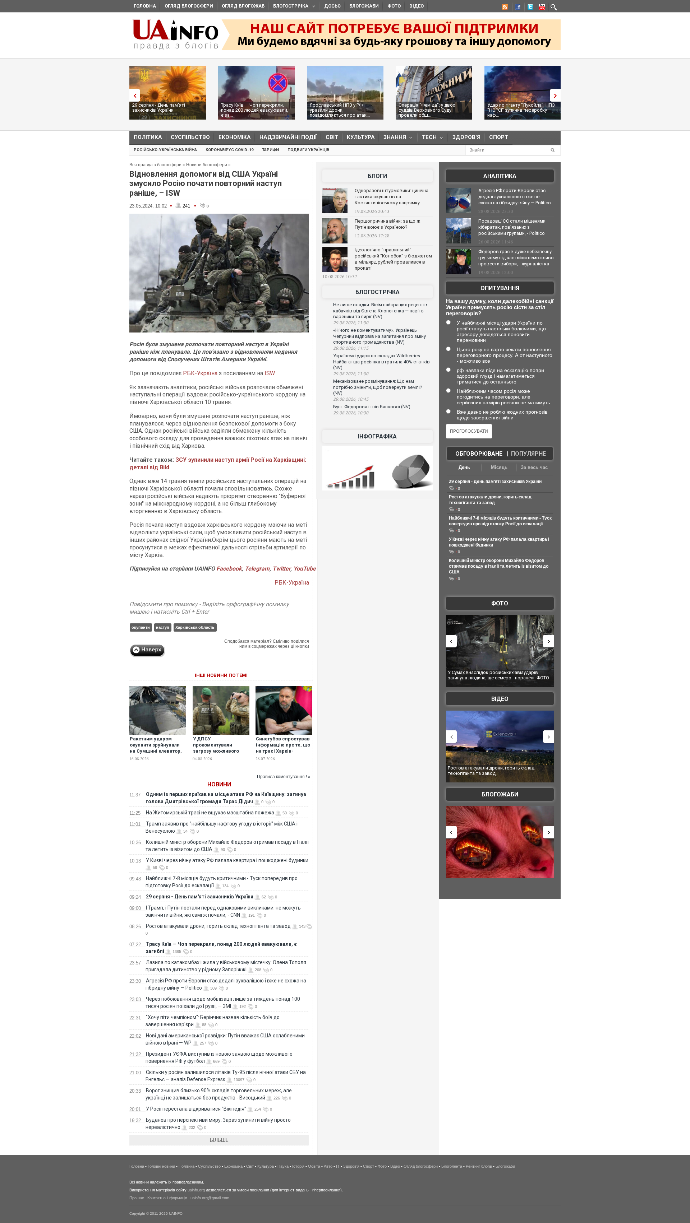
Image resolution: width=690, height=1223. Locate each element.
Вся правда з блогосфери (155, 164)
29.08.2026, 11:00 (350, 373)
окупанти (141, 627)
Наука (283, 1166)
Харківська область (195, 627)
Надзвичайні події (288, 137)
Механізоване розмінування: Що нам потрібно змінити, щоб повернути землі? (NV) (377, 387)
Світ (332, 137)
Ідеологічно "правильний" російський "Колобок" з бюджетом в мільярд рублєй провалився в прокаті (393, 259)
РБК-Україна (200, 373)
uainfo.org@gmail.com (209, 1198)
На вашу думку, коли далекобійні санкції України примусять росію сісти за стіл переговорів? (499, 307)
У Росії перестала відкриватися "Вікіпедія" (196, 1109)
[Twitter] (529, 8)
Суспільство (190, 137)
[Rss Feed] (504, 8)
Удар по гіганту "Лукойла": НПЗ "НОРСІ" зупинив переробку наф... (521, 110)
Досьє (332, 6)
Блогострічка (288, 7)
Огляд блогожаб (243, 6)
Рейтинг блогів (479, 1166)
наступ (162, 627)
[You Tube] (541, 8)
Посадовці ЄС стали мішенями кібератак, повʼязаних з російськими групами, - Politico (512, 227)
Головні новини (161, 1166)
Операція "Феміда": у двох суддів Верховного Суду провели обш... (427, 110)
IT (338, 1166)
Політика (148, 137)
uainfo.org (196, 1190)
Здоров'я (466, 137)
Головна (145, 6)
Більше (219, 1140)
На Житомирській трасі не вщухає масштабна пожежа (210, 812)
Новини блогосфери (206, 164)
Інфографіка (377, 436)
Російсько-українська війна (165, 150)
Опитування (499, 288)
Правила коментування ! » (283, 776)
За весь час (534, 467)
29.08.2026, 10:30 (350, 412)
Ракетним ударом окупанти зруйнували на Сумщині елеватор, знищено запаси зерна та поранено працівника (157, 754)
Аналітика (499, 176)
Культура (361, 137)
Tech (427, 139)
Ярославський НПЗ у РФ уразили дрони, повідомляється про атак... (340, 110)
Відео (416, 6)
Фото (394, 6)
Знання (392, 139)
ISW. (270, 373)
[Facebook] (516, 8)
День (464, 467)
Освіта (314, 1166)
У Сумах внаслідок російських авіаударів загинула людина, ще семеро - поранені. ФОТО (498, 675)
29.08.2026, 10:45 (350, 399)
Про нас (136, 1198)
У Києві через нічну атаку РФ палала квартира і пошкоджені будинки (227, 860)
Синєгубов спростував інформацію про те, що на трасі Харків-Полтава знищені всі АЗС (283, 751)
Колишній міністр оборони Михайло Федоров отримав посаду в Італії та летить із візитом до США (498, 566)
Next (557, 95)
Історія (298, 1166)
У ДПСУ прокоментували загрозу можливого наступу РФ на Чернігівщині (216, 751)
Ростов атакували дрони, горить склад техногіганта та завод (218, 926)
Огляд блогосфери (189, 6)
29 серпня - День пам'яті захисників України (158, 107)
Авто (328, 1166)
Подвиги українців (308, 150)
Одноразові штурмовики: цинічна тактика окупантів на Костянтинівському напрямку (391, 196)
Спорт (498, 137)
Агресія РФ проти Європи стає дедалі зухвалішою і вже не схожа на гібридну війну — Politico (514, 196)
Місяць (499, 467)
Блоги (377, 176)
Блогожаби (364, 6)
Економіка (234, 137)
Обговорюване (478, 453)
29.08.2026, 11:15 (350, 348)
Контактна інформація (167, 1198)
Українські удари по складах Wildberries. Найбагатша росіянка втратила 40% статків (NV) (381, 361)
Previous (133, 95)
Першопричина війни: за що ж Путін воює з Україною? (387, 224)
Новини (219, 784)
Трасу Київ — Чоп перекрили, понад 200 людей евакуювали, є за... (254, 110)
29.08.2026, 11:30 (350, 322)
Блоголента (451, 1166)
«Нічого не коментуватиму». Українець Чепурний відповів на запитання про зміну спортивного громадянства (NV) (379, 336)
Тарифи (270, 150)
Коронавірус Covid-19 (229, 150)
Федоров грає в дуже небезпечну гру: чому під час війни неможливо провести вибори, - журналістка (516, 257)
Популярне (528, 453)
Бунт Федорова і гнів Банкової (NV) (371, 406)
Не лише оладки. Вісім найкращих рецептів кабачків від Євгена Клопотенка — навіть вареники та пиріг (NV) (380, 310)
